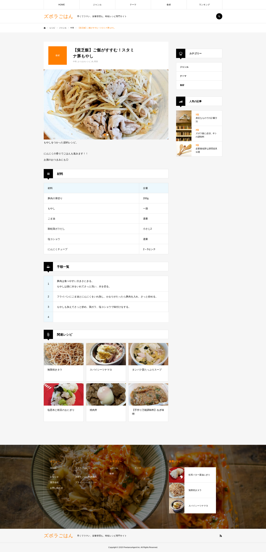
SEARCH (219, 16)
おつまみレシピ (84, 61)
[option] (106, 104)
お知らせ (54, 477)
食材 (169, 4)
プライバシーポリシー (86, 482)
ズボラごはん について (85, 469)
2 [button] (108, 135)
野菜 (96, 61)
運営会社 (54, 482)
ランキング (204, 4)
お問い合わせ (56, 488)
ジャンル (97, 4)
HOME (61, 4)
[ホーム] (45, 28)
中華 (75, 61)
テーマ (133, 4)
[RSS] (220, 535)
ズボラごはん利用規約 (86, 477)
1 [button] (104, 135)
